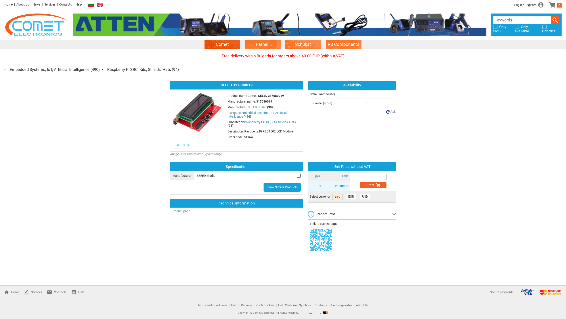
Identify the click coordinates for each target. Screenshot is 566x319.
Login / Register (525, 5)
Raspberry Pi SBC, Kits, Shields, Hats (139, 69)
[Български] (91, 4)
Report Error (326, 214)
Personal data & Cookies (257, 305)
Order (370, 185)
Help (79, 4)
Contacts (65, 4)
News (36, 4)
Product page (181, 211)
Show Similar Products (282, 187)
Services (49, 4)
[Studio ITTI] (318, 312)
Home (8, 4)
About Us (22, 4)
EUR (351, 196)
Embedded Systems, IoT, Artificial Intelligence (50, 69)
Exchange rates (341, 305)
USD (365, 196)
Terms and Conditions (212, 305)
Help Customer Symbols (294, 305)
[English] (100, 4)
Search (555, 20)
